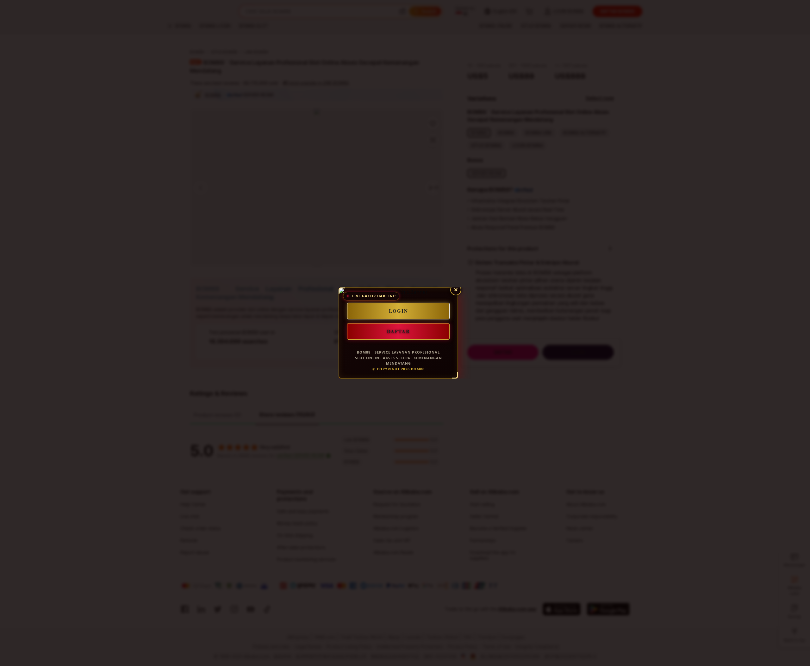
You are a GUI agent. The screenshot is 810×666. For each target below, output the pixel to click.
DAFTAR (398, 331)
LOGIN (398, 310)
